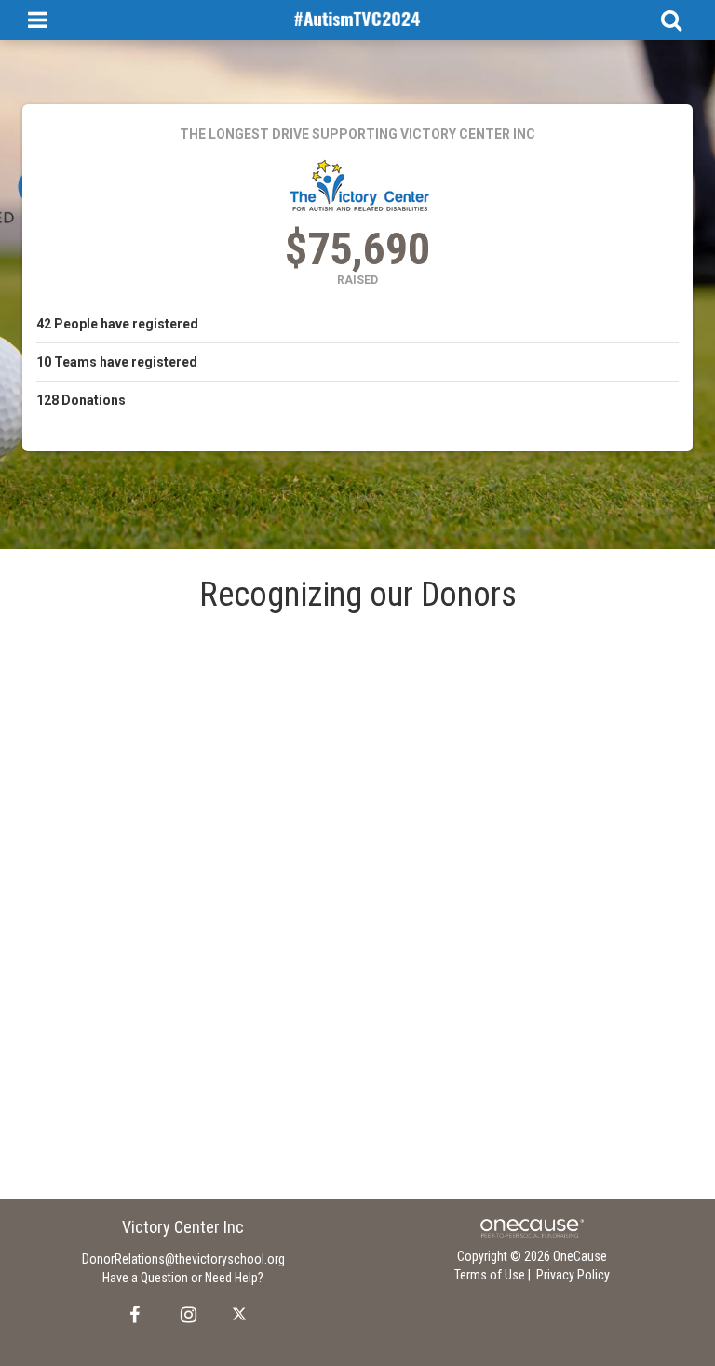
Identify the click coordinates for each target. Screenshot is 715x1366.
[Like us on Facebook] (132, 1315)
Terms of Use (489, 1274)
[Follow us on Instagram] (183, 1315)
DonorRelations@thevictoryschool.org (183, 1259)
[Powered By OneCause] (532, 1227)
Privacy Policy (573, 1274)
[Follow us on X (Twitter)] (241, 1315)
